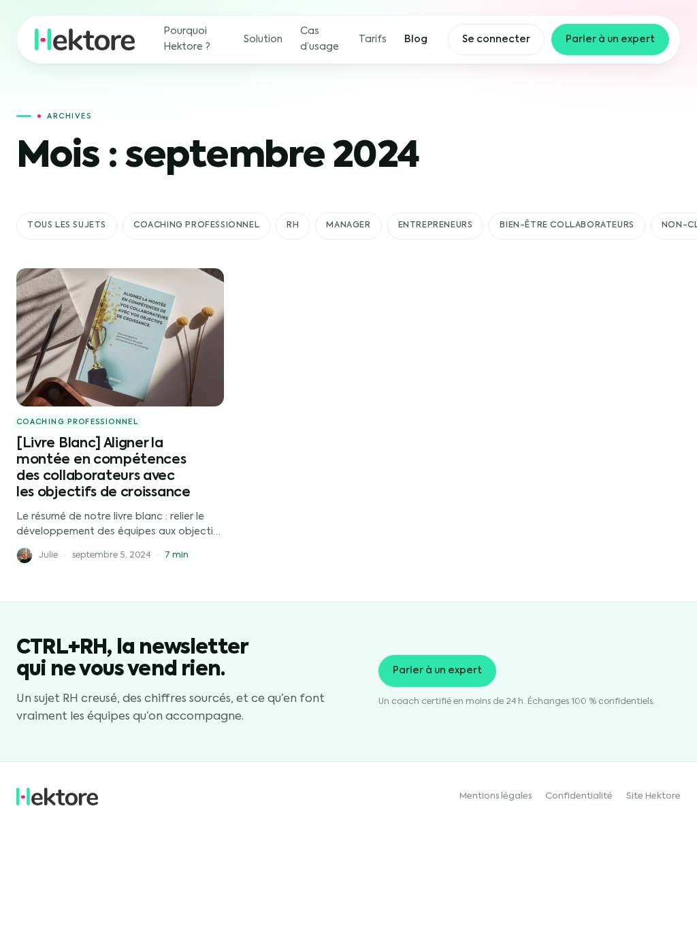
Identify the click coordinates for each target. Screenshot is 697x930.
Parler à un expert (610, 39)
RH (293, 225)
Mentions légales (495, 796)
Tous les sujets (66, 225)
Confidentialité (579, 796)
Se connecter (496, 39)
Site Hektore (653, 796)
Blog (415, 39)
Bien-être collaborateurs (567, 225)
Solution (263, 39)
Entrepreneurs (435, 225)
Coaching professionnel (196, 225)
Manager (348, 225)
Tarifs (373, 39)
